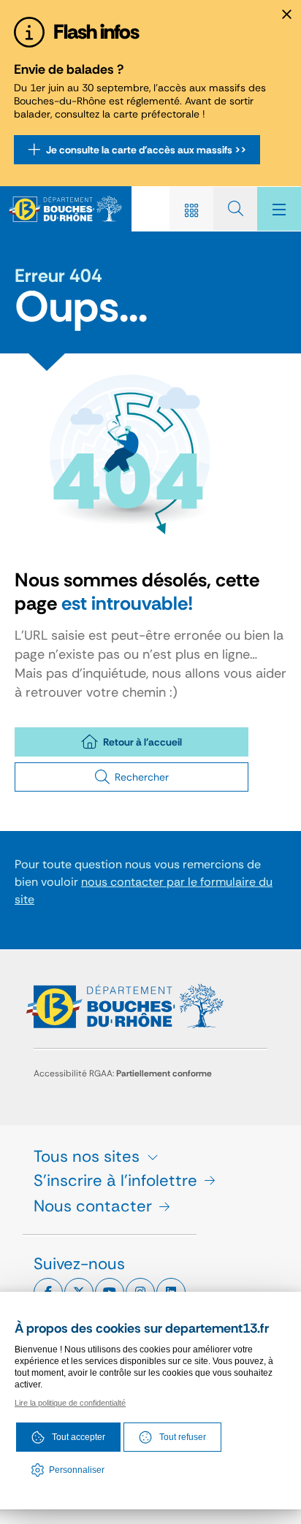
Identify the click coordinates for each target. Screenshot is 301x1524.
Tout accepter (78, 1437)
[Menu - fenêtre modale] (279, 209)
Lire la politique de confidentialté (70, 1402)
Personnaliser (76, 1470)
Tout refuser (182, 1437)
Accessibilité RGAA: (123, 1073)
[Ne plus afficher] (286, 14)
